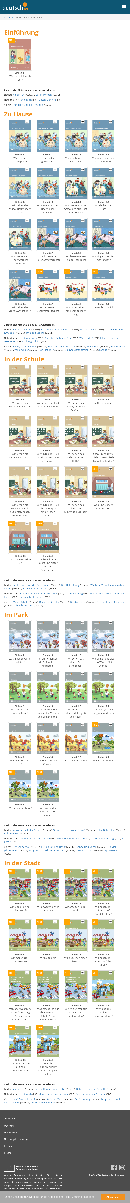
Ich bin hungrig (21, 329)
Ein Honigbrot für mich (35, 588)
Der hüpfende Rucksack (110, 602)
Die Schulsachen (23, 605)
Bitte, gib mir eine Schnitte (91, 1089)
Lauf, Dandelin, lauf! (24, 1099)
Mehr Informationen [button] (83, 1196)
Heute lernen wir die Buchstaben (31, 585)
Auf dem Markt (55, 1099)
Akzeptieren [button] (113, 1197)
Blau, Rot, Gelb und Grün (55, 329)
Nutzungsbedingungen (17, 1139)
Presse (8, 1152)
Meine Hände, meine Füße (50, 1089)
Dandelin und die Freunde (28, 104)
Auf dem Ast (11, 833)
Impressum (120, 1174)
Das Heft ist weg (70, 585)
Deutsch (9, 1118)
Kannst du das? (85, 850)
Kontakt (8, 1146)
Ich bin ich (18, 94)
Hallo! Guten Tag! (105, 830)
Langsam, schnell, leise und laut (47, 850)
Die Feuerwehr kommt (43, 1102)
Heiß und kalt (118, 346)
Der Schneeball (21, 847)
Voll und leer (21, 349)
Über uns (9, 1125)
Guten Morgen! (43, 94)
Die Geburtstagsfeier (76, 349)
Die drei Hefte (78, 602)
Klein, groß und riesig (53, 847)
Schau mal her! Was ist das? (69, 830)
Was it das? (93, 346)
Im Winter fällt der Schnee (27, 830)
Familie (103, 349)
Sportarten (111, 850)
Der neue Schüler (49, 602)
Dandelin (8, 17)
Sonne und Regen (87, 847)
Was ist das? (87, 329)
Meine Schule (20, 602)
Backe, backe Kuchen (25, 346)
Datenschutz (11, 1132)
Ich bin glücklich (35, 332)
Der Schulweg (82, 1099)
